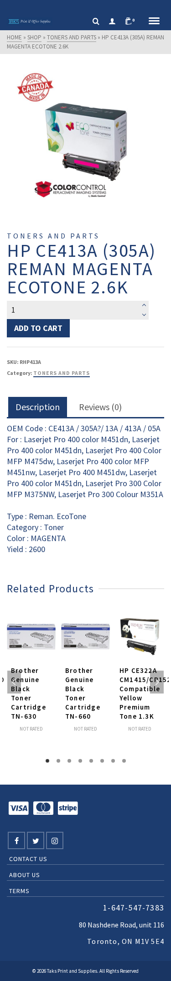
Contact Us (28, 859)
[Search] (96, 21)
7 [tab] (113, 760)
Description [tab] (38, 406)
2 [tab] (58, 760)
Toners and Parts (61, 372)
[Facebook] (16, 840)
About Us (24, 875)
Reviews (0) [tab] (100, 406)
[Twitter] (35, 840)
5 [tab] (91, 760)
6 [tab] (102, 760)
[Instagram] (54, 840)
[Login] (112, 21)
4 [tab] (80, 760)
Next (157, 682)
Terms (19, 891)
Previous (14, 682)
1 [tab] (47, 760)
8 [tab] (124, 760)
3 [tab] (69, 760)
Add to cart (38, 328)
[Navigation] (154, 21)
